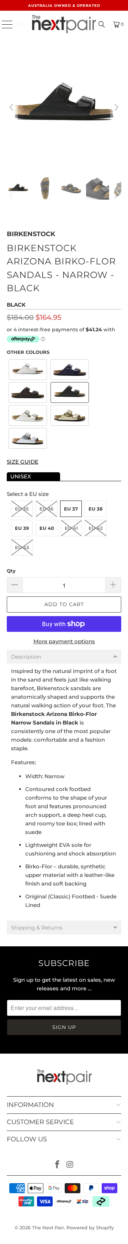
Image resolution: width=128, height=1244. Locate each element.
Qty (11, 571)
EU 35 (22, 509)
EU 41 (71, 528)
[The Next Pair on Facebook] (57, 1165)
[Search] (101, 24)
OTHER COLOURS (28, 352)
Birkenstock (31, 234)
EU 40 (46, 528)
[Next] (116, 107)
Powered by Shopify (90, 1227)
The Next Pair (48, 1227)
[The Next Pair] (64, 24)
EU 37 (71, 509)
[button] (28, 369)
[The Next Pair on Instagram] (70, 1165)
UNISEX (20, 476)
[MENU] (4, 24)
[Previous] (12, 107)
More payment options (64, 641)
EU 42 (96, 528)
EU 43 (22, 547)
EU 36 (46, 509)
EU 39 (22, 528)
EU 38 (96, 509)
